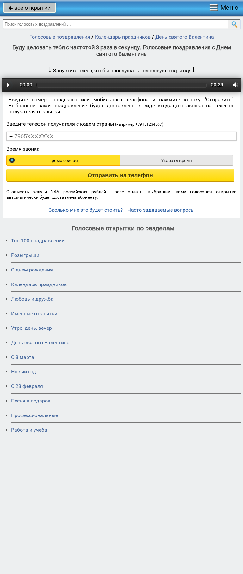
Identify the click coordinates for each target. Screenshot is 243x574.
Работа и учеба (29, 430)
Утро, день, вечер (31, 328)
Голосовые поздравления (59, 37)
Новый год (23, 372)
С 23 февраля (27, 386)
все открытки (30, 7)
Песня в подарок (31, 401)
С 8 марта (22, 357)
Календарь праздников (123, 37)
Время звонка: (23, 149)
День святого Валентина (184, 37)
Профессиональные (34, 415)
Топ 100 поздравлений (38, 241)
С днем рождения (32, 270)
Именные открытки (34, 313)
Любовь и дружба (32, 299)
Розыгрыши (25, 255)
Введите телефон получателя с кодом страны (84, 124)
